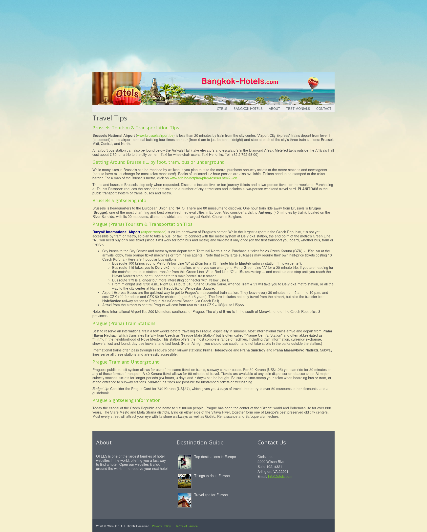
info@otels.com (280, 476)
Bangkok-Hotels (248, 108)
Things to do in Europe (212, 475)
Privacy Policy (161, 526)
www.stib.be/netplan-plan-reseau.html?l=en (203, 177)
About (274, 108)
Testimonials (298, 108)
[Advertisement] (213, 34)
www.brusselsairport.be (155, 135)
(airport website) (154, 231)
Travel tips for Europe (211, 494)
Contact (323, 108)
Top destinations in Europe (215, 456)
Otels (222, 108)
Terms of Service (186, 526)
